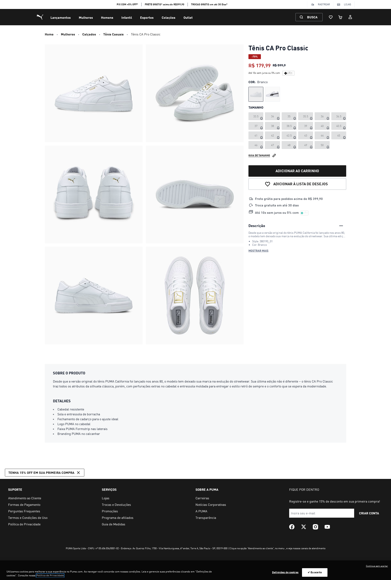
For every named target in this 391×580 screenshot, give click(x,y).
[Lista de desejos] (331, 17)
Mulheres (86, 17)
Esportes (147, 17)
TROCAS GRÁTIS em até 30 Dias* (209, 4)
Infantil (126, 17)
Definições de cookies (285, 572)
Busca (312, 17)
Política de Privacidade (50, 575)
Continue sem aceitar (377, 566)
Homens (107, 17)
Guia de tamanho (259, 155)
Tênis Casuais (113, 34)
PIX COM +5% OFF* (127, 4)
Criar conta (369, 513)
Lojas (347, 4)
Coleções (168, 17)
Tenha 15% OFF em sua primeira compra (41, 472)
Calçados (89, 34)
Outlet (188, 17)
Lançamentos (61, 17)
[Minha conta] (350, 17)
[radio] (255, 94)
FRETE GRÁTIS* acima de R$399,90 (164, 4)
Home (49, 34)
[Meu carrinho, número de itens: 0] (340, 17)
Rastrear (324, 4)
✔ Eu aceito (315, 572)
